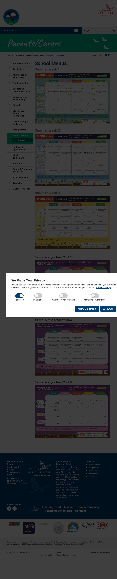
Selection (87, 308)
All (108, 308)
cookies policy (103, 287)
